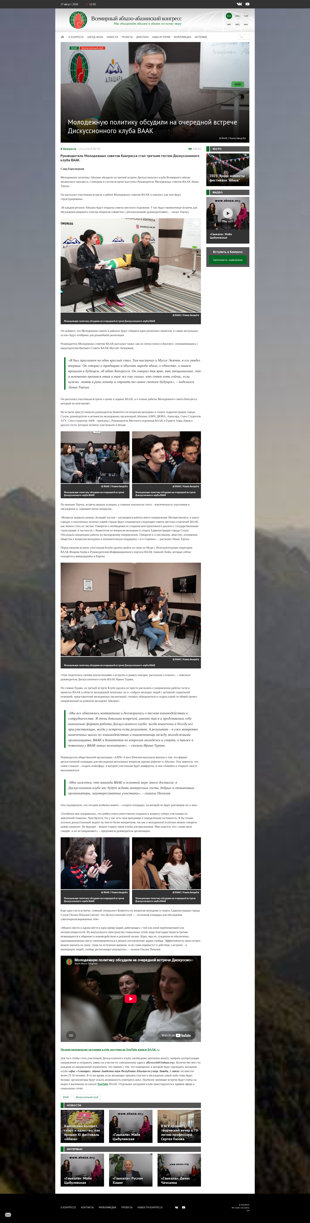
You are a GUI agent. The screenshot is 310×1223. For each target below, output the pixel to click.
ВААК (74, 48)
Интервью (201, 37)
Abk (229, 24)
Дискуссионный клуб (92, 48)
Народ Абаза (95, 37)
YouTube (102, 1084)
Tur (246, 16)
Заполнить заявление (228, 260)
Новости (112, 37)
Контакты (87, 1207)
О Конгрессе (76, 37)
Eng (237, 16)
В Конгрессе (68, 149)
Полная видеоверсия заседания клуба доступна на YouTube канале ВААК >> (110, 1049)
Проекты (127, 37)
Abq (237, 24)
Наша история (161, 37)
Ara (246, 24)
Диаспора (142, 37)
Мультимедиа (182, 37)
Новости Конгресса (150, 1207)
